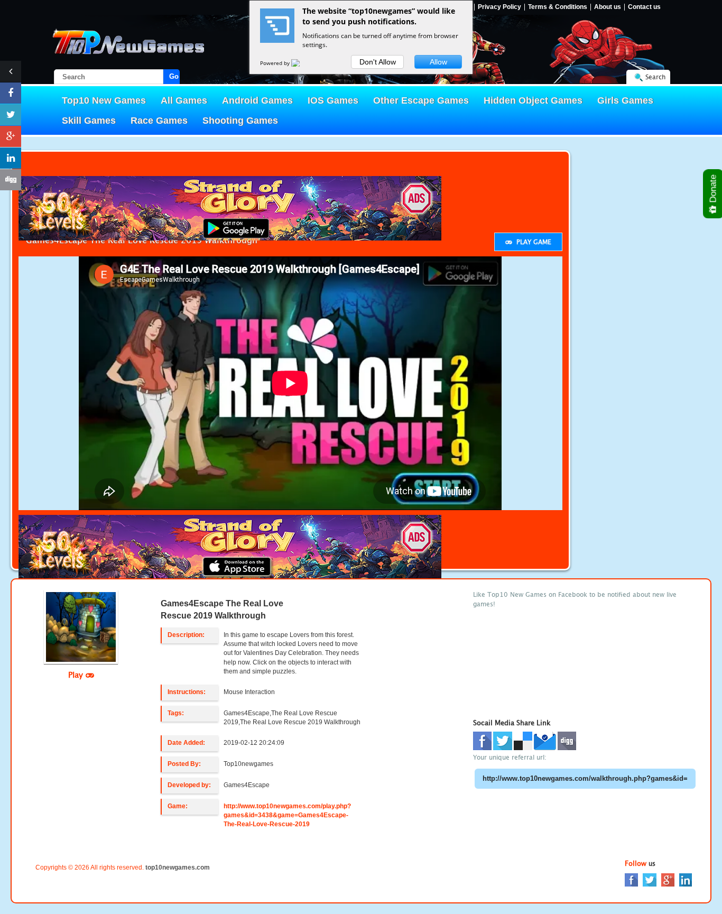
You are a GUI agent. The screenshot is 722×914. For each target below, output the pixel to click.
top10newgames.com (177, 867)
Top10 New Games (104, 100)
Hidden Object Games (533, 100)
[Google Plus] (667, 879)
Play (77, 674)
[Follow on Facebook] (10, 93)
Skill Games (89, 120)
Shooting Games (240, 120)
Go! (174, 76)
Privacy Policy (499, 7)
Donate (713, 189)
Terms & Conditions (557, 7)
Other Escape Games (421, 100)
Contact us (644, 7)
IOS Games (333, 100)
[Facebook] (631, 879)
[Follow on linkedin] (10, 158)
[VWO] (301, 63)
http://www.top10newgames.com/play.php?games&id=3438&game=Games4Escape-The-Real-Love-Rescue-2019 (287, 815)
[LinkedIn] (685, 879)
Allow (438, 62)
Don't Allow (377, 62)
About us (607, 7)
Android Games (257, 100)
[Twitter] (649, 879)
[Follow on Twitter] (10, 114)
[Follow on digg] (10, 179)
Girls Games (625, 100)
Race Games (159, 120)
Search (655, 77)
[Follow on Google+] (10, 136)
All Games (184, 100)
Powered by (275, 63)
